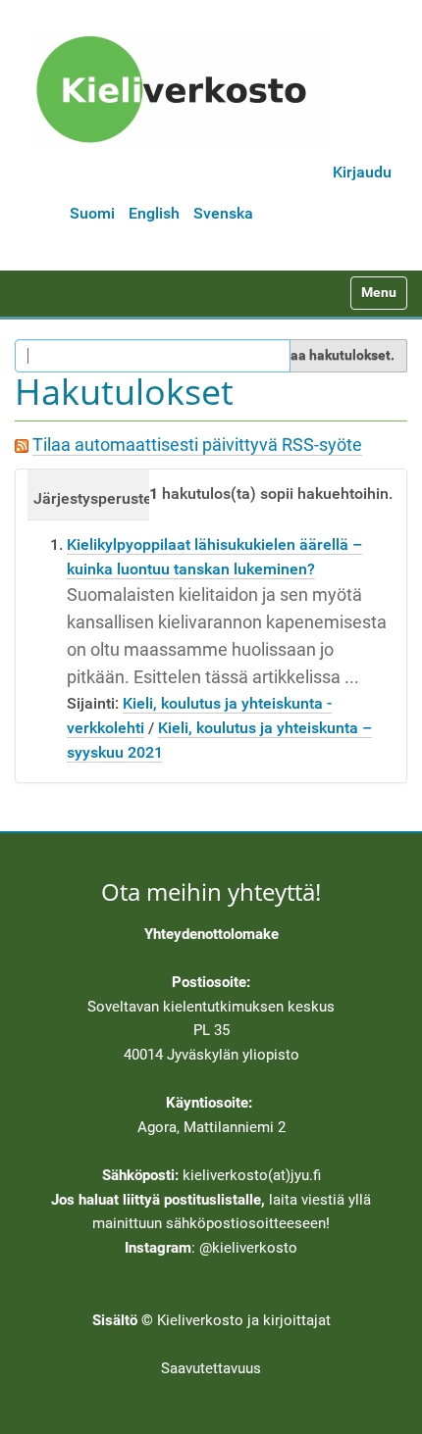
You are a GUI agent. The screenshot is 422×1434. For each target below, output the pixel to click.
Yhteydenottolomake (211, 934)
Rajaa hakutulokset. (332, 355)
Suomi (92, 213)
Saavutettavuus (211, 1368)
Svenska (223, 213)
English (154, 213)
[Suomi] (177, 89)
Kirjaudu (362, 172)
